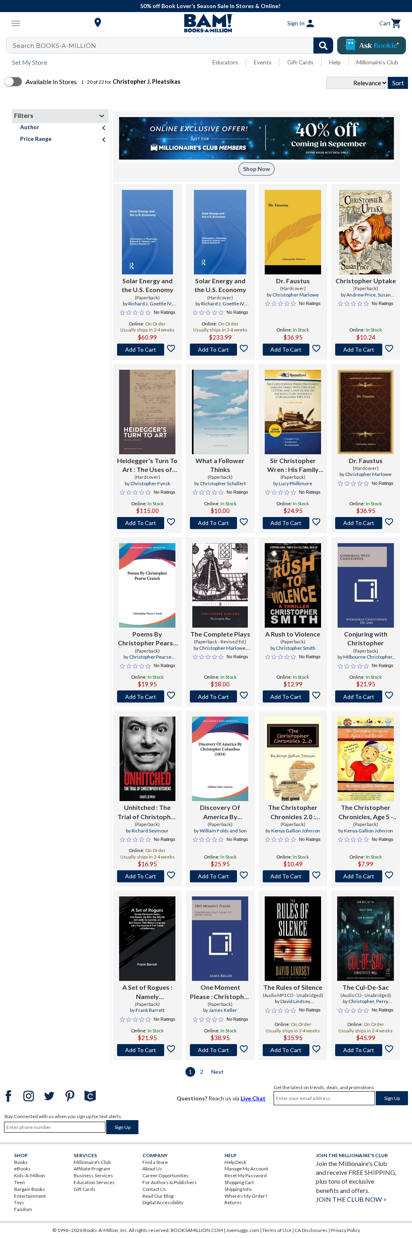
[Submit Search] (323, 45)
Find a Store (155, 1162)
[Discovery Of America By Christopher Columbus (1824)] (220, 759)
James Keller (223, 1010)
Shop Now (256, 168)
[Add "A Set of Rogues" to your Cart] (147, 1050)
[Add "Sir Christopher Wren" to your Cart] (293, 523)
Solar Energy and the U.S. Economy (147, 285)
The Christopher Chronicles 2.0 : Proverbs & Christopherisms (293, 812)
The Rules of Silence (292, 987)
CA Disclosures (311, 1230)
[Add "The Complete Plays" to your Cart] (220, 696)
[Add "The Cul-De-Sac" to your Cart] (365, 1050)
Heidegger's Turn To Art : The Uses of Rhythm (147, 465)
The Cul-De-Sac (365, 987)
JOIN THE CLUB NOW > (351, 1199)
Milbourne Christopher (367, 657)
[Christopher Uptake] (365, 232)
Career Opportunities (165, 1175)
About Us (152, 1169)
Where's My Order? (246, 1196)
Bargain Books (29, 1189)
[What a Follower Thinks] (220, 412)
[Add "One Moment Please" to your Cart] (220, 1050)
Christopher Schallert (223, 483)
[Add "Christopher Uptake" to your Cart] (365, 350)
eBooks (22, 1169)
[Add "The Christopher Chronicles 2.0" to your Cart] (293, 876)
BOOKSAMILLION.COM (197, 1230)
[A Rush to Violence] (293, 585)
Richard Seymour (150, 831)
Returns (233, 1202)
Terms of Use (276, 1230)
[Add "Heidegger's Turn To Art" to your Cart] (147, 523)
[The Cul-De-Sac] (365, 938)
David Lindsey (295, 1001)
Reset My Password (246, 1175)
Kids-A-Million (29, 1175)
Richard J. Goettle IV (149, 304)
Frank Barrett (150, 1010)
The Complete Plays (220, 634)
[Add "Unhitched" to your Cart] (147, 876)
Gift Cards (300, 62)
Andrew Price (361, 295)
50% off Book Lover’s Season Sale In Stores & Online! (210, 5)
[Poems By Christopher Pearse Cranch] (147, 585)
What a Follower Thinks (220, 465)
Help (335, 62)
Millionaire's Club (377, 62)
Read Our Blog (157, 1196)
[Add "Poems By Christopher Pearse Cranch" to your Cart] (147, 696)
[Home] (206, 23)
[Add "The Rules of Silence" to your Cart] (293, 1050)
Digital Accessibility (162, 1202)
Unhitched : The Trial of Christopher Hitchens (147, 812)
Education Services (94, 1182)
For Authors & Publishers (169, 1182)
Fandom (23, 1209)
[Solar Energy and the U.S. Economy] (147, 232)
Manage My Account (246, 1169)
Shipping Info (238, 1189)
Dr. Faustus (293, 280)
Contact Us (154, 1189)
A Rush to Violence (292, 634)
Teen (19, 1182)
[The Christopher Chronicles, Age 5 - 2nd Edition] (366, 759)
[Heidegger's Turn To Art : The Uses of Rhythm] (147, 412)
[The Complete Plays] (220, 585)
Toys (19, 1202)
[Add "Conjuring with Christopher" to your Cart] (365, 696)
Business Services (93, 1175)
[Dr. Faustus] (293, 232)
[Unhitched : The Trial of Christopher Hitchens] (147, 759)
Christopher (361, 1001)
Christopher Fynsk (150, 483)
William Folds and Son (223, 831)
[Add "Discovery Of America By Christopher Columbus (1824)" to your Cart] (220, 876)
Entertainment (30, 1196)
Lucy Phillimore (295, 483)
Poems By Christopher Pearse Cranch (147, 639)
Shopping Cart (239, 1182)
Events (263, 62)
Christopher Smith (295, 648)
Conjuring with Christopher (365, 638)
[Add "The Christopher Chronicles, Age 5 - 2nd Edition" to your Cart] (365, 876)
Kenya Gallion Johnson (295, 831)
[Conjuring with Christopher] (366, 585)
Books (21, 1162)
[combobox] (174, 45)
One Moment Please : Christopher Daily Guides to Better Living (220, 992)
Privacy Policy (345, 1230)
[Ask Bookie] (371, 45)
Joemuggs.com (242, 1230)
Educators (225, 62)
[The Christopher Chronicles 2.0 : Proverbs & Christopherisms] (293, 759)
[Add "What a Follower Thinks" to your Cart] (220, 523)
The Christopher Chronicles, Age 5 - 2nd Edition (365, 812)
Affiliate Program (92, 1169)
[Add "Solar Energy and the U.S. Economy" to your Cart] (147, 350)
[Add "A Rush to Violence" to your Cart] (293, 696)
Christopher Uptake (366, 280)
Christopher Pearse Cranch (150, 660)
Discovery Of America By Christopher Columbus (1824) (220, 812)
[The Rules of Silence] (293, 938)
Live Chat (253, 1098)
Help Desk (235, 1162)
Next (217, 1071)
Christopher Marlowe (295, 295)
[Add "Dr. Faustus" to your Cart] (293, 350)
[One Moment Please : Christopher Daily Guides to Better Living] (220, 938)
